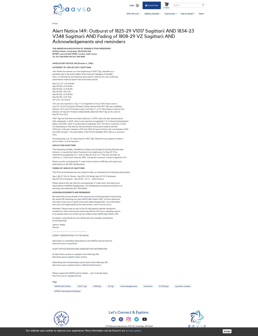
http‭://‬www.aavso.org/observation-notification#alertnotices (76, 265)
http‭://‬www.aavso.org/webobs (64, 243)
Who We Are (133, 14)
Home (55, 23)
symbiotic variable (182, 286)
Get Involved (187, 14)
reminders (148, 286)
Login (131, 5)
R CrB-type (164, 286)
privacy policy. (134, 330)
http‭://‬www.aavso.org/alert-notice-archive (69, 257)
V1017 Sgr (82, 286)
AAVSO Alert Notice (62, 286)
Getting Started (151, 14)
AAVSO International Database (67, 291)
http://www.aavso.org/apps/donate (66, 276)
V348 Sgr (97, 286)
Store (201, 14)
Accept (227, 331)
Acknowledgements (129, 286)
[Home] (72, 9)
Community (169, 14)
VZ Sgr (111, 286)
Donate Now (153, 5)
